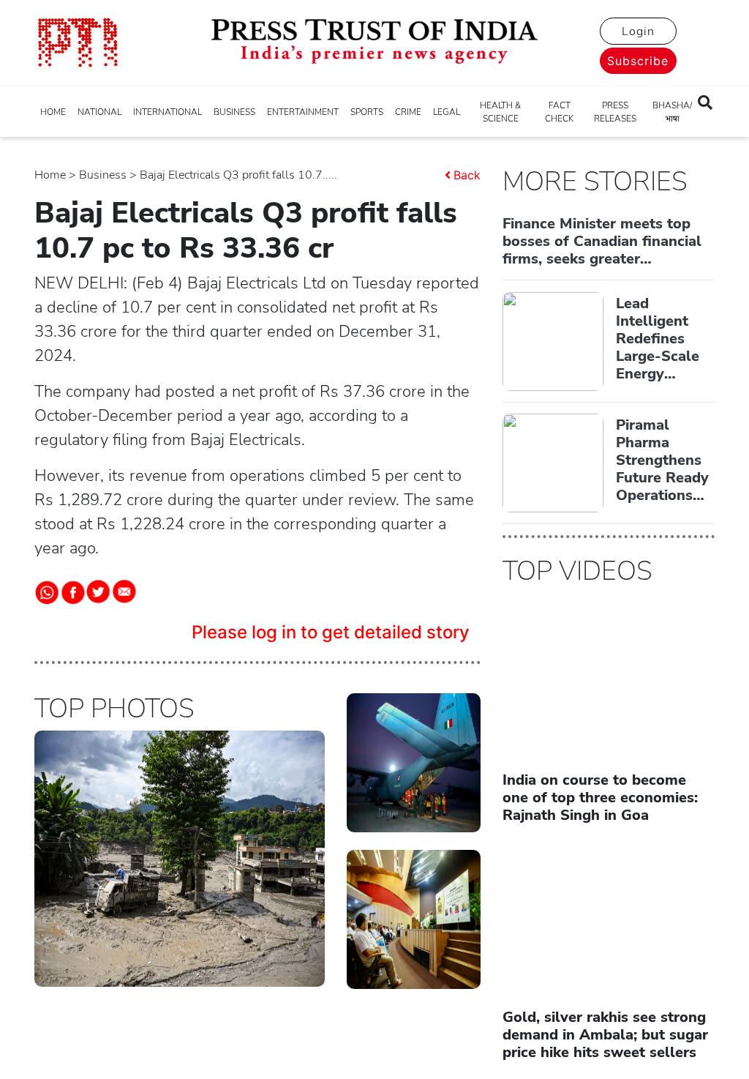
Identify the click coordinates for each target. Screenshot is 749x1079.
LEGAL (446, 112)
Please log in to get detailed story (331, 632)
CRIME (408, 112)
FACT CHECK (559, 112)
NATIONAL (99, 112)
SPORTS (366, 112)
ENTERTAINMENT (303, 112)
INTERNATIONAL (167, 112)
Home (50, 175)
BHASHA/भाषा (672, 112)
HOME (53, 112)
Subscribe (638, 60)
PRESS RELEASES (615, 112)
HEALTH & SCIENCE (500, 112)
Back (467, 175)
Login (638, 31)
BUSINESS (234, 112)
